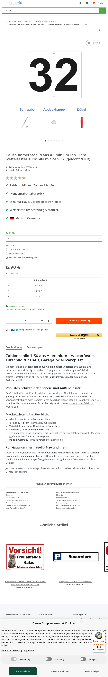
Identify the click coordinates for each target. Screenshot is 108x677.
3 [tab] (51, 141)
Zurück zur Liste (14, 21)
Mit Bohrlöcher (16, 253)
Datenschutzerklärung (11, 650)
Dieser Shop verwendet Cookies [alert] (54, 623)
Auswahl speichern (60, 671)
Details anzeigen (91, 671)
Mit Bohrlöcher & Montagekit (23, 257)
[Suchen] (102, 10)
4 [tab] (54, 141)
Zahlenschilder (23, 170)
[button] (80, 3)
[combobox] (54, 239)
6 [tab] (59, 141)
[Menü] (103, 632)
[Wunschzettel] (87, 3)
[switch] (14, 659)
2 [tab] (48, 141)
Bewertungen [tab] (34, 347)
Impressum (29, 650)
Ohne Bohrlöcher (17, 249)
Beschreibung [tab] (14, 347)
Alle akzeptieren (23, 671)
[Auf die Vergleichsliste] (89, 43)
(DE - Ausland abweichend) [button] (36, 309)
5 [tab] (57, 141)
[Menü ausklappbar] (3, 2)
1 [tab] (45, 141)
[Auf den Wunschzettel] (96, 43)
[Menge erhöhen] (48, 321)
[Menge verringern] (9, 321)
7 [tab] (62, 141)
